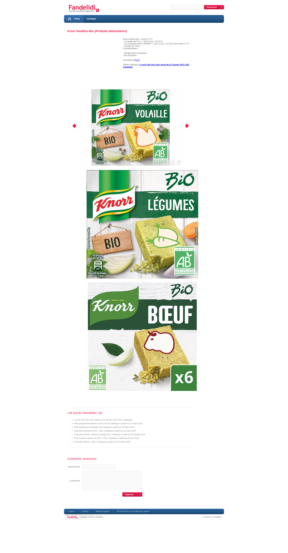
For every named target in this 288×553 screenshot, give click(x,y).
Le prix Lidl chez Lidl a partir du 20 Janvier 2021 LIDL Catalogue (103, 420)
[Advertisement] (93, 63)
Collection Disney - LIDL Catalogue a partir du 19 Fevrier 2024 (102, 442)
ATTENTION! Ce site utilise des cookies (133, 511)
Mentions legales (102, 511)
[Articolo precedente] (71, 125)
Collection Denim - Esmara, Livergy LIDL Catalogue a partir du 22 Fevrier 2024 (109, 434)
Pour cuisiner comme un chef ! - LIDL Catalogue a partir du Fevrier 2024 (106, 438)
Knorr (137, 60)
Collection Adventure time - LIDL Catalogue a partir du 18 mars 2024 (105, 431)
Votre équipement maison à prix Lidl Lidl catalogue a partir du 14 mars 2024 (108, 423)
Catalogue (91, 19)
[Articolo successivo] (189, 125)
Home (77, 19)
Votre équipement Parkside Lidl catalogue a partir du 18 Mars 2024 (104, 427)
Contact (85, 511)
